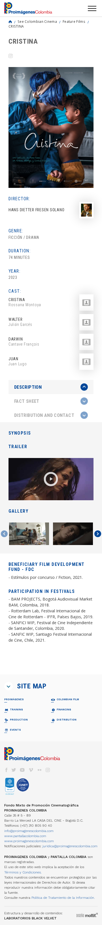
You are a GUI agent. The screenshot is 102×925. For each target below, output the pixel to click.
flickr (39, 770)
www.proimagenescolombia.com (29, 841)
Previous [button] (4, 533)
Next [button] (97, 533)
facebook (6, 770)
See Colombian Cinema (37, 21)
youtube (22, 770)
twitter (14, 770)
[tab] (51, 387)
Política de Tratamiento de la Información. (63, 898)
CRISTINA (16, 26)
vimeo (31, 770)
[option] (51, 127)
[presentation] (51, 387)
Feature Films (74, 21)
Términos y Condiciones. (23, 872)
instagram (48, 770)
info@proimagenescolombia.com (29, 831)
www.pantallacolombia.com (25, 836)
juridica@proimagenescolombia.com (69, 846)
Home (10, 21)
